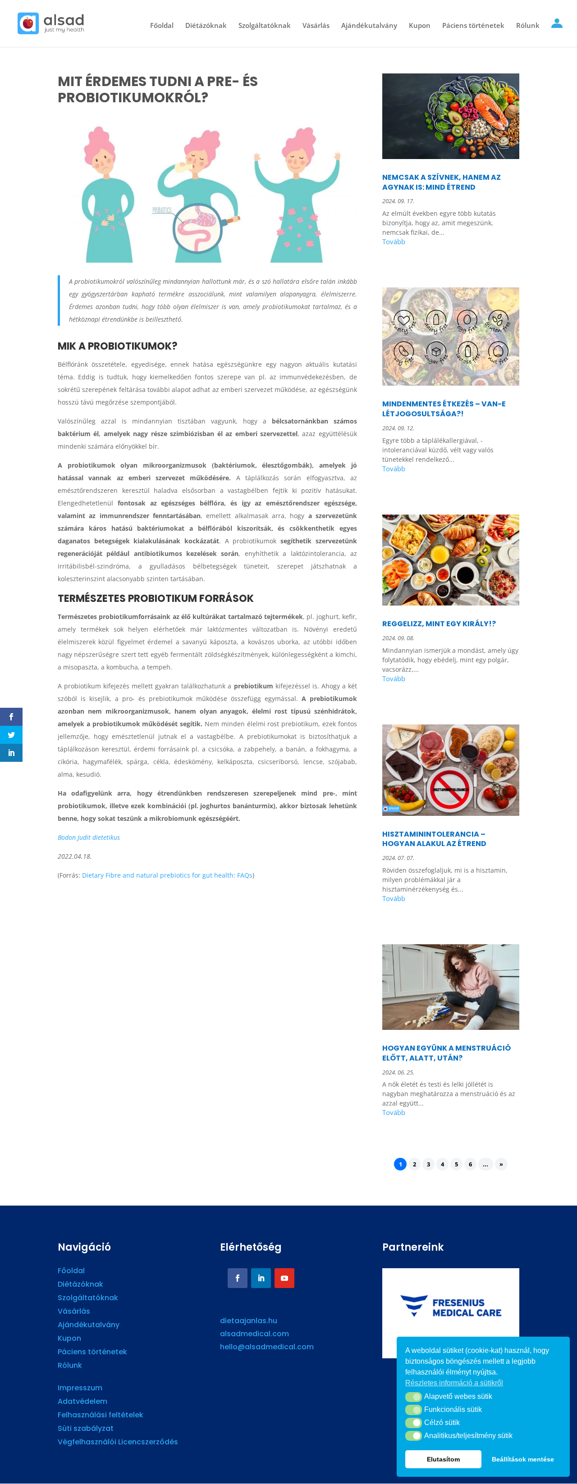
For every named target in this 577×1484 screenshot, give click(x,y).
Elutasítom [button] (443, 1459)
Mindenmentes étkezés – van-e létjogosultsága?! (444, 409)
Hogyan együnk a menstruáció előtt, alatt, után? (446, 1053)
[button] (413, 1397)
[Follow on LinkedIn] (261, 1278)
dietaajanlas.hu (248, 1321)
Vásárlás (316, 26)
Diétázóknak (206, 26)
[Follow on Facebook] (237, 1278)
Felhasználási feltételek (100, 1416)
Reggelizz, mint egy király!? (439, 624)
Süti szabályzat (86, 1429)
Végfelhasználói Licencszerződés (118, 1443)
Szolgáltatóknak (264, 26)
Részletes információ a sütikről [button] (454, 1383)
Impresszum (80, 1389)
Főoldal (162, 26)
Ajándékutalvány (369, 26)
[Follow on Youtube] (284, 1278)
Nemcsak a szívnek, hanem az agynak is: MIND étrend (441, 182)
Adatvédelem (82, 1402)
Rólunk (528, 26)
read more (450, 243)
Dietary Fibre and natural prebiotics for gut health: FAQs (167, 875)
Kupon (419, 26)
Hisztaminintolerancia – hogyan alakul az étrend (434, 839)
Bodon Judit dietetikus (89, 837)
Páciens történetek (473, 26)
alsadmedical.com (254, 1334)
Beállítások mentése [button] (523, 1459)
